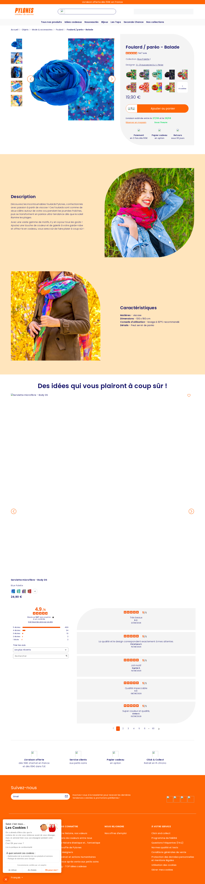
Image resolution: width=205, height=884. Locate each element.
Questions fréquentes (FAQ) (167, 842)
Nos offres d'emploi (115, 833)
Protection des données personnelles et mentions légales (172, 858)
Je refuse (12, 870)
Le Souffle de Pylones (70, 847)
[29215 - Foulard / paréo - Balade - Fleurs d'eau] (144, 74)
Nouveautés (91, 22)
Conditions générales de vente (168, 852)
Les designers (65, 852)
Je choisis (32, 870)
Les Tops (116, 22)
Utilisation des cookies (163, 865)
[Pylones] (24, 11)
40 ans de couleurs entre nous (75, 838)
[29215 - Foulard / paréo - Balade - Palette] (156, 87)
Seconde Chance (134, 22)
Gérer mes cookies (162, 869)
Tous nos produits (51, 22)
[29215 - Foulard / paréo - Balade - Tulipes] (169, 87)
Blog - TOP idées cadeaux (72, 866)
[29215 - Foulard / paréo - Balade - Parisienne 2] (156, 74)
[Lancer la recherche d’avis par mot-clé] (66, 656)
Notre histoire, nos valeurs (72, 833)
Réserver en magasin (136, 122)
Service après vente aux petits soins (78, 861)
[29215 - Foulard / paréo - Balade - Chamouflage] (131, 87)
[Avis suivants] (159, 729)
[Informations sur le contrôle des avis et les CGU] (53, 617)
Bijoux (104, 22)
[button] (6, 879)
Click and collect (160, 833)
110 (153, 728)
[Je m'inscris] (66, 796)
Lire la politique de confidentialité (19, 847)
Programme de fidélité (164, 838)
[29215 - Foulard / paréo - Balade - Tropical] (131, 74)
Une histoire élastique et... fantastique (79, 842)
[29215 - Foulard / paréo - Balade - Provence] (182, 74)
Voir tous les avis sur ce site (40, 622)
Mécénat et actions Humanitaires (77, 857)
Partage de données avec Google (21, 859)
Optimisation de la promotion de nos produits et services (30, 856)
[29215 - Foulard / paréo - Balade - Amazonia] (169, 74)
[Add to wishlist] (113, 39)
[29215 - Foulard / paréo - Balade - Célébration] (144, 87)
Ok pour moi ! (51, 870)
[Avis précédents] (113, 728)
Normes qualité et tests (164, 847)
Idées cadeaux (73, 22)
